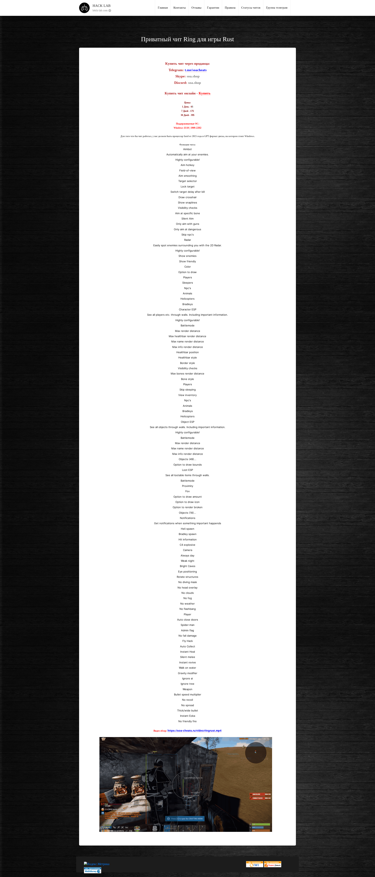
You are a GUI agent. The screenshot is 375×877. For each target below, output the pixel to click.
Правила (230, 7)
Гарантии (213, 7)
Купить (205, 93)
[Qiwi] (254, 863)
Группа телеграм (277, 7)
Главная (163, 7)
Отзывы (196, 7)
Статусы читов (250, 7)
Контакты (179, 7)
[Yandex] (272, 863)
